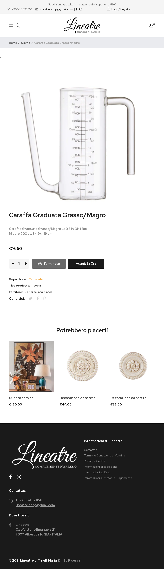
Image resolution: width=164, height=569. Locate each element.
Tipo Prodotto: (19, 285)
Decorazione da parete (78, 398)
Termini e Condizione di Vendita (104, 455)
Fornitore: (16, 292)
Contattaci (91, 450)
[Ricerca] (18, 25)
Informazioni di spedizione (101, 466)
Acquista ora (86, 263)
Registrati (126, 9)
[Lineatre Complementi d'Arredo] (82, 25)
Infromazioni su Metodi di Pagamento (108, 478)
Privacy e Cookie (94, 461)
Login (115, 9)
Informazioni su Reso (97, 472)
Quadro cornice (21, 398)
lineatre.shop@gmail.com (56, 9)
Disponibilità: (17, 279)
